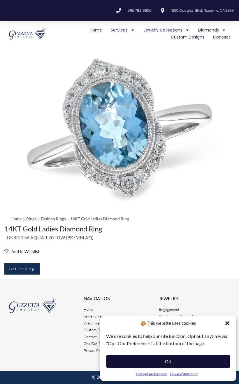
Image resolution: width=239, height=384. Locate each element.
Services (119, 30)
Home (96, 30)
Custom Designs (187, 37)
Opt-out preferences (151, 374)
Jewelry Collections (162, 30)
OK (168, 361)
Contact (221, 37)
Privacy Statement (184, 374)
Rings (31, 218)
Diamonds (208, 30)
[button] (227, 323)
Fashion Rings (53, 218)
